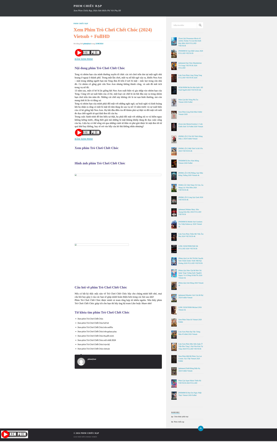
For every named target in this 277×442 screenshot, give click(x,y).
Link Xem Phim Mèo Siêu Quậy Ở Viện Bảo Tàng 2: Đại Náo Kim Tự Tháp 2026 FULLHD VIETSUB (190, 346)
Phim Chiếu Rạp (88, 6)
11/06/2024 (99, 44)
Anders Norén (91, 437)
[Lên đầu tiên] (200, 428)
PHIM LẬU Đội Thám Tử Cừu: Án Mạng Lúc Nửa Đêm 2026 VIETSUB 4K (190, 187)
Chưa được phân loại (181, 417)
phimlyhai (87, 44)
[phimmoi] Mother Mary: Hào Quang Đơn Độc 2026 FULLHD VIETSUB (189, 212)
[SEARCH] (200, 25)
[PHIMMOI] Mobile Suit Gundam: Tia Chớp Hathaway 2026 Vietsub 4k (190, 224)
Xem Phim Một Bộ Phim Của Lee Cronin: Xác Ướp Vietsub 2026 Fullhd (190, 358)
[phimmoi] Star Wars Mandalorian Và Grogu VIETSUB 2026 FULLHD (190, 65)
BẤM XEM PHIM (84, 59)
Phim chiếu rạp (81, 23)
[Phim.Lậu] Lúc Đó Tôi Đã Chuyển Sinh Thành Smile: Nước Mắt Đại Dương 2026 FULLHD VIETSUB (190, 260)
